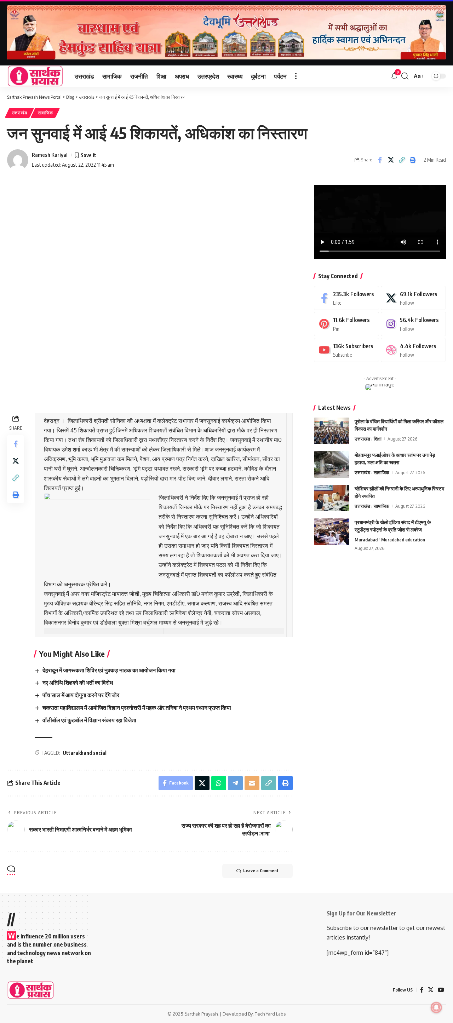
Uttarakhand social (85, 753)
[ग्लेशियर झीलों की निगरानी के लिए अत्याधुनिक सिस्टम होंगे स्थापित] (331, 498)
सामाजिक (45, 112)
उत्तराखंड (19, 112)
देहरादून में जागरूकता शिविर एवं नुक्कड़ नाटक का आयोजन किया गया (109, 670)
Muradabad (366, 539)
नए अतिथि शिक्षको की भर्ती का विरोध (77, 682)
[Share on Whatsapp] (218, 783)
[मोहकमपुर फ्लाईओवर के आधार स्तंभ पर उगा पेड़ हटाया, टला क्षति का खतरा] (331, 464)
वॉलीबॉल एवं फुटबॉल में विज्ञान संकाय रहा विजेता (89, 720)
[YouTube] (441, 990)
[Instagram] (413, 324)
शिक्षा (378, 439)
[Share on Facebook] (380, 160)
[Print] (413, 160)
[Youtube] (346, 350)
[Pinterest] (346, 324)
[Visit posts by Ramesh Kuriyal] (17, 160)
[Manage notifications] (436, 1007)
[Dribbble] (413, 350)
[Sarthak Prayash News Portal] (35, 76)
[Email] (252, 783)
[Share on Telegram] (235, 783)
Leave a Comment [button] (261, 870)
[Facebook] (346, 298)
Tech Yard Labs (270, 1014)
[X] (413, 298)
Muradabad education (403, 539)
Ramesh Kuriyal (50, 154)
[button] (296, 76)
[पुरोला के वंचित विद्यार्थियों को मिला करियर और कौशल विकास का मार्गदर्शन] (331, 431)
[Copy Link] (402, 160)
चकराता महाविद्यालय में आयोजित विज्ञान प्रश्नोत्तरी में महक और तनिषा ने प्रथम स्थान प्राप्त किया (136, 707)
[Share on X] (391, 160)
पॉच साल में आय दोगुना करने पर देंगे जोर (80, 695)
